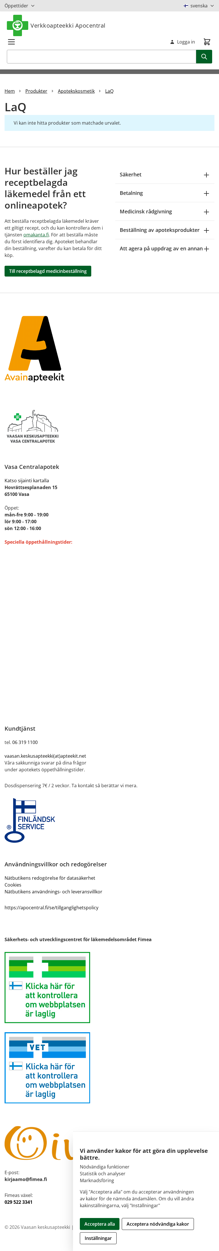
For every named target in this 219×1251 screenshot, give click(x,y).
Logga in (186, 42)
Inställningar (98, 1238)
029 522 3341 (19, 1202)
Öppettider (16, 6)
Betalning (131, 192)
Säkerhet (130, 174)
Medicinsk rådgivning (146, 211)
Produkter (36, 91)
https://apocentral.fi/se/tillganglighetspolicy (51, 907)
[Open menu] (11, 41)
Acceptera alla (99, 1224)
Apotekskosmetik (76, 91)
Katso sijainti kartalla (27, 480)
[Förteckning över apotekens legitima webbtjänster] (109, 987)
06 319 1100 (25, 742)
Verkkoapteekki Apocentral (68, 25)
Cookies (13, 885)
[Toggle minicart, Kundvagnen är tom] (207, 42)
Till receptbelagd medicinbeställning (48, 271)
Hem (10, 91)
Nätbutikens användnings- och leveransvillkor (53, 892)
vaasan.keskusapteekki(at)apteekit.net (45, 756)
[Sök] (204, 56)
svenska (199, 6)
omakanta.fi (36, 235)
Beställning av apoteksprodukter (160, 229)
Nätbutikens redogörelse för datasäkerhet (50, 878)
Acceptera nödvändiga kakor (158, 1224)
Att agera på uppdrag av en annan (161, 248)
